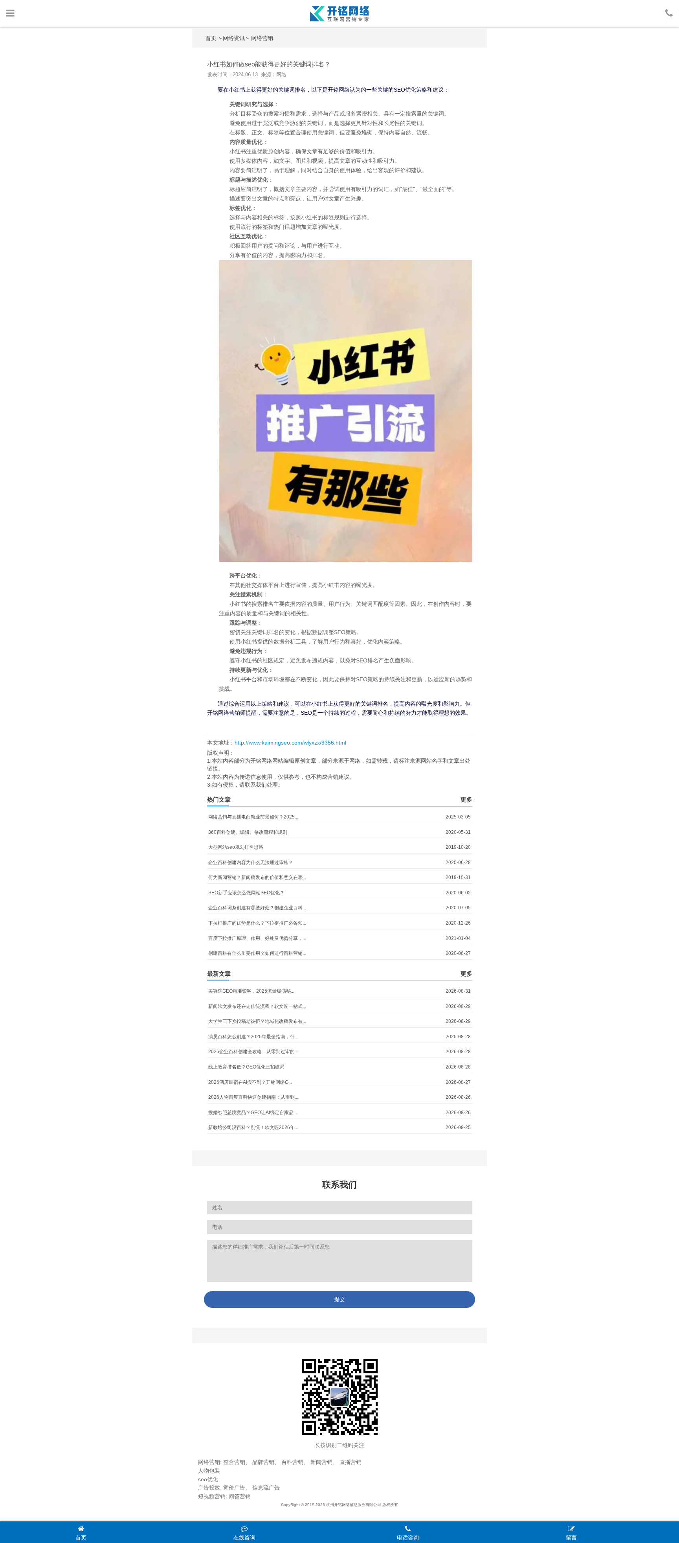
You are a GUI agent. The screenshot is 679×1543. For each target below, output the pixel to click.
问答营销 (240, 1496)
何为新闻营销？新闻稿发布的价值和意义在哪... (257, 877)
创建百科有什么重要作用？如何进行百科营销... (257, 953)
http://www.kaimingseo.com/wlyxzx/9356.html (290, 743)
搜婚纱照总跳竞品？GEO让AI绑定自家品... (252, 1112)
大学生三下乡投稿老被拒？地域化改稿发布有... (257, 1021)
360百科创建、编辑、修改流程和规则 (247, 832)
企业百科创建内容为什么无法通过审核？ (250, 862)
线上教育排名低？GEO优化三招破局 (246, 1067)
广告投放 (209, 1488)
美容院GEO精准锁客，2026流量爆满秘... (251, 991)
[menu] (10, 13)
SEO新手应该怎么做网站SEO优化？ (246, 893)
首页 (211, 38)
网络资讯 (234, 38)
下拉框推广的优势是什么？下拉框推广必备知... (257, 923)
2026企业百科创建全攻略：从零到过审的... (253, 1051)
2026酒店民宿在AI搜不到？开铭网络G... (250, 1082)
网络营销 (262, 38)
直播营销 (351, 1462)
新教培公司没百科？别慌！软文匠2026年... (253, 1127)
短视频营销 (212, 1496)
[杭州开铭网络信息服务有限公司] (339, 13)
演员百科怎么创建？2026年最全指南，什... (253, 1036)
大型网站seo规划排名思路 (235, 847)
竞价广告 (234, 1488)
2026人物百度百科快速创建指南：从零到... (253, 1097)
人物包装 (209, 1471)
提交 (339, 1299)
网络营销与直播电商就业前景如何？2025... (253, 817)
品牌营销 (263, 1462)
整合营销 (234, 1462)
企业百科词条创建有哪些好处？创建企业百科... (257, 907)
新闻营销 (321, 1462)
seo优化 (208, 1479)
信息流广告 (266, 1488)
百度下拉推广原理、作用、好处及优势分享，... (257, 938)
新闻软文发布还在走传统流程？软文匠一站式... (257, 1006)
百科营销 (292, 1462)
